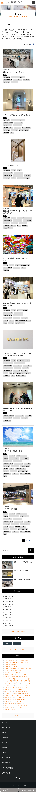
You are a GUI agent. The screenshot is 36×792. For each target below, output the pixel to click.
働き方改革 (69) (25, 681)
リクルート (6, 471)
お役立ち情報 (7, 77)
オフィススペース (8, 79)
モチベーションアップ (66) (11, 683)
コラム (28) (17, 643)
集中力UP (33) (8, 691)
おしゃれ (6, 455)
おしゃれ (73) (8, 681)
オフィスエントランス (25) (11, 695)
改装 (30, 320)
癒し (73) (16, 681)
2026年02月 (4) (9, 612)
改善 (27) (25, 693)
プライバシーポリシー (13, 785)
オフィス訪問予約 (7, 768)
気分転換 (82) (23, 677)
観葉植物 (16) (20, 703)
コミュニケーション (24, 466)
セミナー (6, 320)
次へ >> (31, 540)
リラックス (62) (25, 683)
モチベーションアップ (20, 468)
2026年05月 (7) (9, 604)
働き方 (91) (15, 677)
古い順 (32, 44)
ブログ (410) (7, 643)
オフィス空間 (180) (22, 660)
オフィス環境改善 (26, 127)
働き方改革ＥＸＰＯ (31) (21, 691)
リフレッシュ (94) (21, 674)
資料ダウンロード (7, 763)
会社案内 (4, 742)
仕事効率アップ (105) (25, 668)
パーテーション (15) (9, 705)
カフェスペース (15, 466)
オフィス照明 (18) (16, 701)
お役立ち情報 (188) (9, 660)
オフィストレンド (18, 125)
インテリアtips (15, 77)
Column (4, 752)
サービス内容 (6, 727)
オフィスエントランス (20, 363)
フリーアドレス (20, 178)
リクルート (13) (18, 707)
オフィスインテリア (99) (11, 672)
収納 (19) (6, 701)
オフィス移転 (18, 368)
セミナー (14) (8, 707)
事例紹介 (4, 732)
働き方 (26, 130)
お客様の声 (12, 455)
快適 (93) (6, 677)
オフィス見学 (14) (22, 705)
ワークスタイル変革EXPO (10, 225)
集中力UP (28, 373)
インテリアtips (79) (9, 679)
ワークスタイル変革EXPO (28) (12, 693)
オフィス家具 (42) (16, 687)
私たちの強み (6, 722)
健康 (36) (6, 689)
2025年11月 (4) (9, 620)
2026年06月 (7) (9, 601)
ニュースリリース (7, 758)
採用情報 (4, 748)
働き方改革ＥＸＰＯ (8, 228)
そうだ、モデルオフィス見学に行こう (16, 115)
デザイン (21, 130)
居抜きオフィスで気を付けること (15, 72)
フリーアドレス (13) (9, 710)
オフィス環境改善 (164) (10, 664)
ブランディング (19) (19, 699)
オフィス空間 (26, 79)
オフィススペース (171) (10, 662)
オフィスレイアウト (8, 127)
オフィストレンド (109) (10, 668)
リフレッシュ (14, 471)
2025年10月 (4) (9, 623)
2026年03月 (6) (9, 609)
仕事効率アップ (20, 373)
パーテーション (7, 420)
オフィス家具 (18, 127)
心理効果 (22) (8, 697)
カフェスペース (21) (19, 697)
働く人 (12, 132)
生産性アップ (7, 375)
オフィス (22, 77)
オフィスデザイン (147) (10, 666)
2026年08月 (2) (9, 596)
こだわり (14, 170)
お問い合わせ (6, 773)
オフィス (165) (24, 662)
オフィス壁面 (15, 82)
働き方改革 (6, 132)
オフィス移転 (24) (26, 695)
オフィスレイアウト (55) (22, 685)
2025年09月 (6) (9, 626)
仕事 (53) (6, 687)
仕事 (14, 373)
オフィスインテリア (8, 122)
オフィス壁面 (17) (9, 703)
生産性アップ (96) (9, 674)
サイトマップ (25, 785)
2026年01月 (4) (9, 615)
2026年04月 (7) (9, 607)
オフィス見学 (7, 82)
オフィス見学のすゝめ (11, 165)
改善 (23, 471)
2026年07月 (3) (9, 599)
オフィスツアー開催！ (11, 509)
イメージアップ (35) (17, 689)
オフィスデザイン (18, 79)
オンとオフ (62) (8, 685)
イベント (14, 217)
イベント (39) (27, 687)
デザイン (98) (23, 672)
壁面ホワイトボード (20, 375)
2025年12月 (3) (9, 618)
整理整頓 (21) (8, 699)
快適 (19, 471)
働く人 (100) (18, 670)
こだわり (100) (8, 670)
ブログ (5, 74)
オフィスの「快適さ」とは (12, 451)
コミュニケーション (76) (23, 679)
